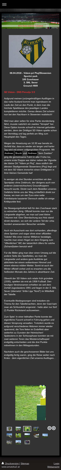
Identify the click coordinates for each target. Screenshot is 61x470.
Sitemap (25, 463)
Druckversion (12, 463)
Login (56, 463)
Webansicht (53, 466)
